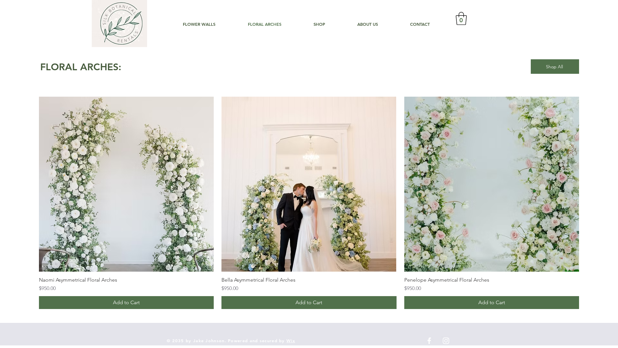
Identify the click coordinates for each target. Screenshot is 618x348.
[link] (461, 18)
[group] (309, 202)
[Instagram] (446, 340)
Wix (290, 340)
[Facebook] (429, 340)
